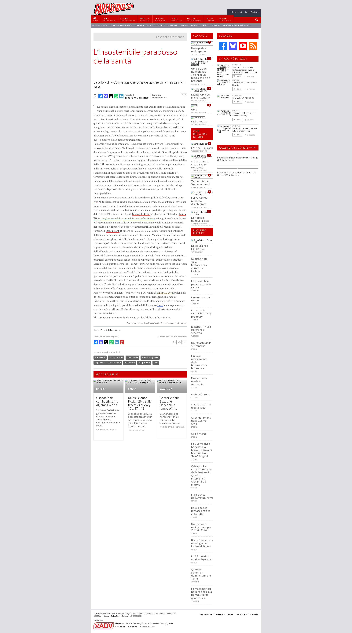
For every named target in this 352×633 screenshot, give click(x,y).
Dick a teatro (199, 121)
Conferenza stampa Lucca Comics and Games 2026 (236, 174)
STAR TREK (236, 126)
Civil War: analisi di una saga (201, 406)
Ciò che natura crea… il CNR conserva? (200, 164)
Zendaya (206, 25)
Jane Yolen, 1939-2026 (243, 97)
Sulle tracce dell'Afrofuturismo (202, 496)
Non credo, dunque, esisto (200, 219)
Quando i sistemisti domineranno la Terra (201, 574)
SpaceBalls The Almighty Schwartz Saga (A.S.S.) (237, 159)
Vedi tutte (252, 147)
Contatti (254, 614)
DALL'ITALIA (166, 389)
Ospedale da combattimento (139, 218)
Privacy (219, 614)
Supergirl (216, 25)
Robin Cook (112, 231)
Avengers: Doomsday (190, 25)
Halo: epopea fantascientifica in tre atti (200, 511)
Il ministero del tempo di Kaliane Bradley (243, 114)
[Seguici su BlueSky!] (233, 45)
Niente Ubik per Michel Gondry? (201, 96)
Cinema (127, 19)
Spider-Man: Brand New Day (121, 25)
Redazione (242, 614)
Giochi (176, 19)
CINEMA (132, 389)
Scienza (160, 19)
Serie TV (145, 19)
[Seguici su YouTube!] (243, 45)
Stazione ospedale (111, 218)
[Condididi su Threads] (111, 96)
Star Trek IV (100, 357)
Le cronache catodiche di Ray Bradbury (201, 313)
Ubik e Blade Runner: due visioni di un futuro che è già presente (201, 75)
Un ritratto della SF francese (201, 344)
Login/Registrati (252, 12)
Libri (109, 19)
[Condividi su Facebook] (100, 96)
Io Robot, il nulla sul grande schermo (201, 330)
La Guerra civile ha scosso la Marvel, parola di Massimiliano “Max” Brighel (201, 450)
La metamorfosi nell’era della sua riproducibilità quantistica (201, 593)
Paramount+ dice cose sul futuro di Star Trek (244, 129)
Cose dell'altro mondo (170, 37)
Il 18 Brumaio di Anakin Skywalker (201, 558)
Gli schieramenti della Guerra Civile (201, 420)
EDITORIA (101, 389)
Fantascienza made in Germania (199, 381)
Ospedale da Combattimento (108, 362)
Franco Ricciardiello (156, 25)
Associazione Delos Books (110, 616)
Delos (225, 19)
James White (132, 357)
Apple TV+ (140, 25)
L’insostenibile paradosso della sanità (201, 284)
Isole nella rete (200, 394)
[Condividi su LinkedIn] (121, 96)
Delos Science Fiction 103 (199, 247)
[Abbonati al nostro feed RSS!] (253, 45)
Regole (230, 614)
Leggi (238, 76)
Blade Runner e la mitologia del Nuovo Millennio (202, 543)
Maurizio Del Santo (137, 97)
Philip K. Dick (165, 292)
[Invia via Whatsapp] (116, 96)
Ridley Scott (173, 25)
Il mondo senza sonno (200, 299)
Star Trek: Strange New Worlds (236, 25)
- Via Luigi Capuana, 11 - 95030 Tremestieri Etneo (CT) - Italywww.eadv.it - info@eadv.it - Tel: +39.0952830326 (144, 624)
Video (210, 19)
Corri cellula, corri (202, 148)
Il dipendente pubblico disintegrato (199, 201)
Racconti (194, 19)
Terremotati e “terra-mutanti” (200, 182)
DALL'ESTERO (237, 95)
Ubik (160, 305)
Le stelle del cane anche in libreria (244, 83)
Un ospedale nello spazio (199, 49)
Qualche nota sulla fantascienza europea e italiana (199, 265)
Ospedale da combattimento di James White (107, 401)
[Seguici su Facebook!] (222, 45)
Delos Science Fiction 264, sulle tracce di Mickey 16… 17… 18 (140, 403)
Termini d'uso (206, 614)
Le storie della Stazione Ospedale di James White (169, 403)
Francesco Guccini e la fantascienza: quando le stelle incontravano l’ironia (244, 70)
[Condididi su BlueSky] (105, 96)
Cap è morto (199, 433)
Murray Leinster (141, 214)
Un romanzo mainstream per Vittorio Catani (201, 527)
